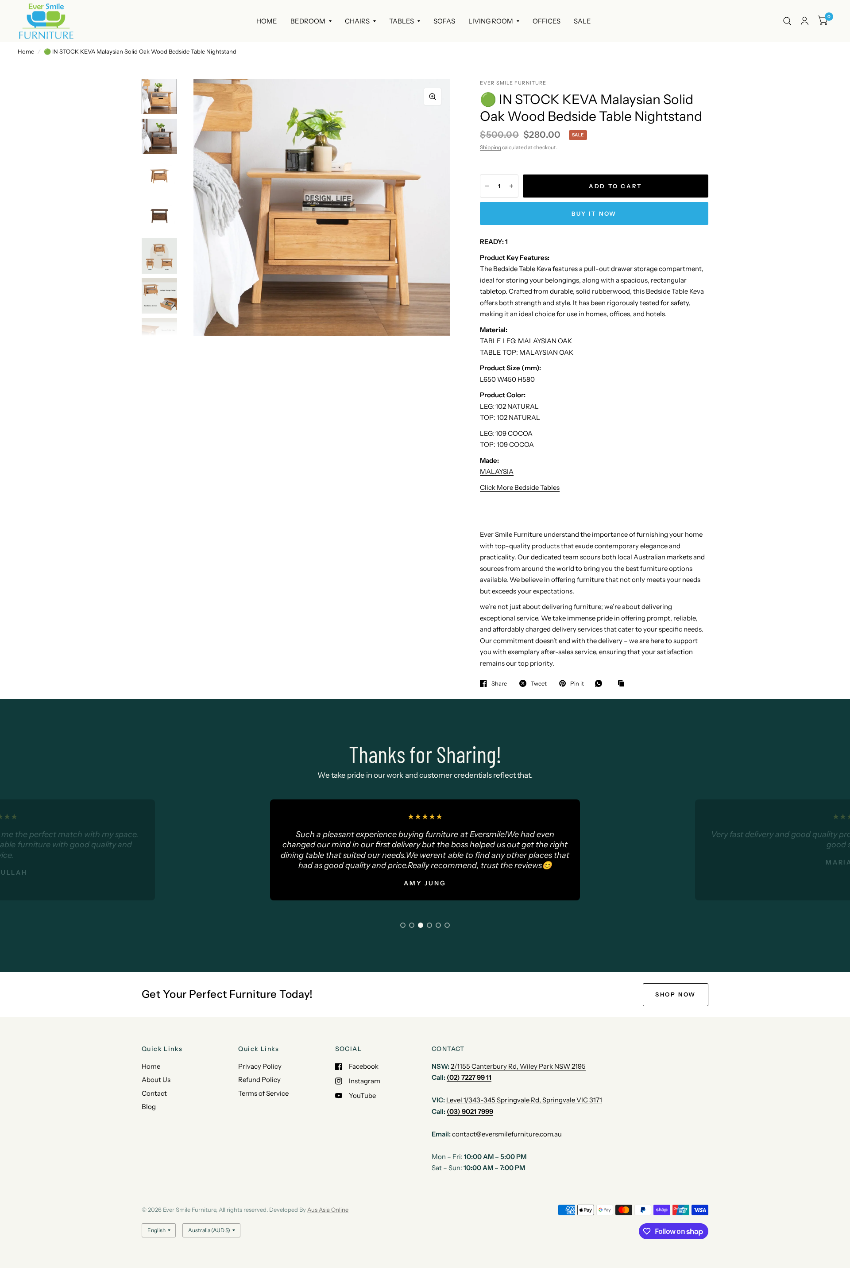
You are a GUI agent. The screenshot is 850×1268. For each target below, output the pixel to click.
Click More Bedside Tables (520, 487)
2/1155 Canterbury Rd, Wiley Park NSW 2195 (518, 1066)
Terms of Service (263, 1093)
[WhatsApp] (601, 683)
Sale (582, 21)
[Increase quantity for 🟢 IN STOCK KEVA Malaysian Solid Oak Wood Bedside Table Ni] (511, 186)
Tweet (539, 683)
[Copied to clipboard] (623, 684)
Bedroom (307, 21)
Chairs (357, 21)
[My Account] (804, 21)
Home (266, 21)
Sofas (444, 21)
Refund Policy (259, 1079)
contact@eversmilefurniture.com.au (507, 1134)
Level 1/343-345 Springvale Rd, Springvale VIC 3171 (524, 1100)
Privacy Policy (260, 1066)
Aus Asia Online (327, 1209)
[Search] (787, 21)
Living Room (490, 21)
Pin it (577, 683)
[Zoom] (432, 96)
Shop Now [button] (675, 994)
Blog (149, 1106)
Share (499, 683)
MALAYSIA (497, 471)
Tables (401, 21)
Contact (154, 1093)
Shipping (490, 147)
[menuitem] (267, 21)
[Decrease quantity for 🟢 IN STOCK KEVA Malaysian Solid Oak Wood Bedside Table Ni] (487, 186)
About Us (156, 1079)
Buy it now (594, 213)
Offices (546, 21)
